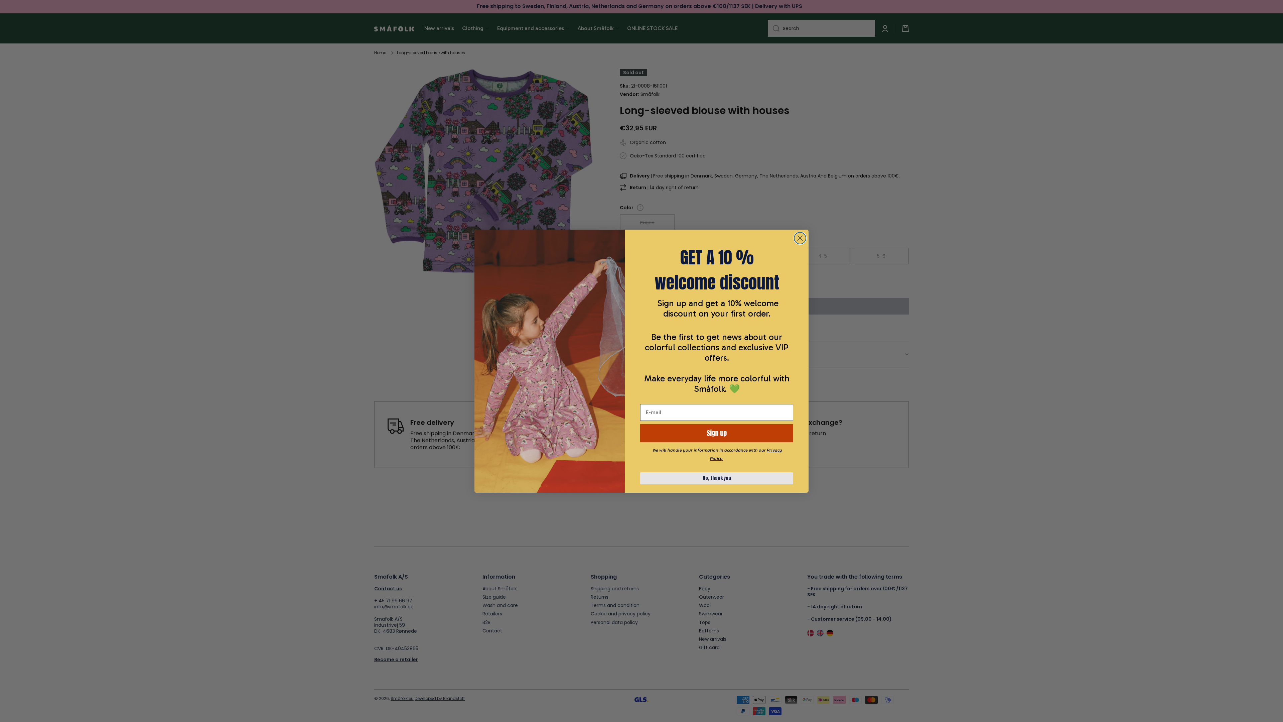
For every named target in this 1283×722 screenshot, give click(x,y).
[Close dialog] (800, 238)
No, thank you (717, 478)
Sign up (717, 433)
